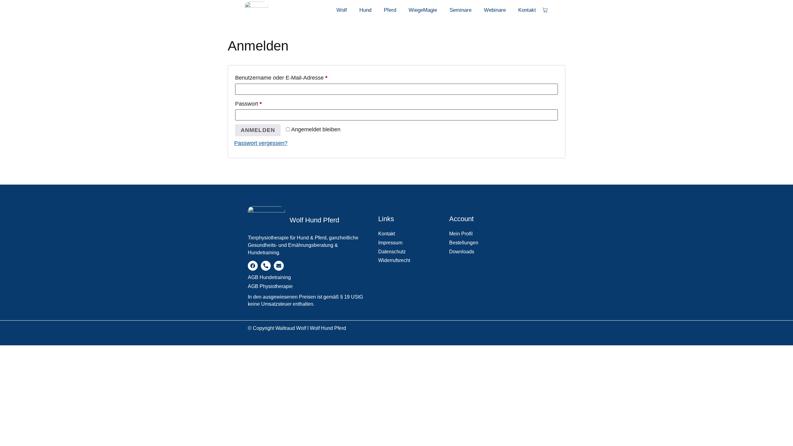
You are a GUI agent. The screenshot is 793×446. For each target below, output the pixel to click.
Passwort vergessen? (260, 143)
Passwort (262, 102)
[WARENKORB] (545, 10)
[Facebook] (253, 266)
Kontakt (527, 10)
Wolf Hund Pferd (314, 220)
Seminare (460, 10)
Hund (365, 10)
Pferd (390, 10)
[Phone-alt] (266, 266)
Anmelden (258, 130)
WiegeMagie (423, 10)
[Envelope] (279, 266)
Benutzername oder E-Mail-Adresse (295, 76)
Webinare (495, 10)
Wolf (341, 10)
